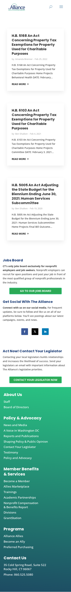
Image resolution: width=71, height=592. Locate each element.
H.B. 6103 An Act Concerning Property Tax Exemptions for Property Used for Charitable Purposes (34, 119)
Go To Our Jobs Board (35, 291)
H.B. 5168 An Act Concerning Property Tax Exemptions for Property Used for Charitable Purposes (34, 44)
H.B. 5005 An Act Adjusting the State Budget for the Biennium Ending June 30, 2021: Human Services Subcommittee (35, 194)
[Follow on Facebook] (24, 331)
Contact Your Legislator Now (35, 380)
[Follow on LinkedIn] (45, 331)
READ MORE (19, 84)
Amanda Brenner (24, 59)
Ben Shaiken (21, 133)
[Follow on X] (35, 331)
